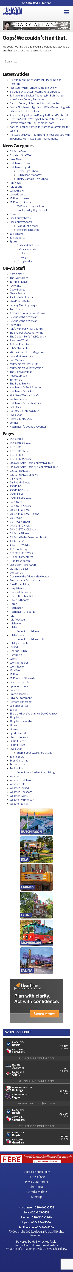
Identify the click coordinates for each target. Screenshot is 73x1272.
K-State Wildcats (26, 249)
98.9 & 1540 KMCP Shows (24, 513)
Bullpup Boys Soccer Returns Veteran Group (35, 91)
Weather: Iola (17, 784)
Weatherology (57, 1248)
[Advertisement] (36, 25)
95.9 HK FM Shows (20, 498)
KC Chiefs (22, 253)
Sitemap (14, 729)
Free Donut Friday (20, 584)
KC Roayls (22, 257)
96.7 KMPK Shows (20, 506)
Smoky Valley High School (32, 210)
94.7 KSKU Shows (20, 482)
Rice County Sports (21, 222)
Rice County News (20, 218)
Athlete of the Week (21, 155)
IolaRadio (15, 623)
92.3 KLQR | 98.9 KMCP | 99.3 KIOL (36, 1058)
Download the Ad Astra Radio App (29, 576)
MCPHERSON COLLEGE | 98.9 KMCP (36, 1103)
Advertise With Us (20, 545)
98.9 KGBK (16, 517)
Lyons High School (27, 225)
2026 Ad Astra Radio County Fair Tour (31, 463)
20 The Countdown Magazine (27, 352)
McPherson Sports (20, 202)
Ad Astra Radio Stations (36, 3)
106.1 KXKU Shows (20, 459)
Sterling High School (28, 229)
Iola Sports (16, 186)
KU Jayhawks (24, 261)
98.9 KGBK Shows (20, 521)
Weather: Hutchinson (22, 780)
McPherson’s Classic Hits (24, 364)
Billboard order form (21, 557)
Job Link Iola (17, 635)
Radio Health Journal (21, 297)
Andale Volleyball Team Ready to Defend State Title (39, 115)
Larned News (17, 190)
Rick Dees (15, 407)
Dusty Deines (17, 289)
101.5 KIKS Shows (20, 451)
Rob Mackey (17, 360)
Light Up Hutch (18, 651)
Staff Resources (19, 737)
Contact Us (16, 572)
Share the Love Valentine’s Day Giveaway (34, 713)
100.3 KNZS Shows (20, 443)
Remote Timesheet (21, 701)
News (13, 214)
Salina (13, 709)
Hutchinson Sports (20, 167)
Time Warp (16, 379)
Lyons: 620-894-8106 (36, 1222)
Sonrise (14, 422)
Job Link (14, 627)
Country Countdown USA (24, 411)
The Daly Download (21, 371)
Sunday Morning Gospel (24, 305)
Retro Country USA (21, 418)
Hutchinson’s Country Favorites (28, 426)
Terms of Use (17, 764)
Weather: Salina (19, 803)
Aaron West (17, 274)
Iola (12, 615)
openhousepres (19, 686)
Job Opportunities (20, 643)
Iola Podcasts (18, 619)
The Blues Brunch (20, 383)
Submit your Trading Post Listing (36, 772)
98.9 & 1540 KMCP (20, 510)
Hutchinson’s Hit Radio (23, 391)
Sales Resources (19, 705)
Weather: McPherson (22, 799)
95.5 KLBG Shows (20, 490)
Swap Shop (16, 415)
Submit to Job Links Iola (30, 639)
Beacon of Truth (19, 340)
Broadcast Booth (20, 560)
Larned (14, 647)
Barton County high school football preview (35, 103)
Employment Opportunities (26, 580)
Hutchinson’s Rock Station (25, 387)
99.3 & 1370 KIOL (20, 525)
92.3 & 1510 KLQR (20, 470)
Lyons (13, 658)
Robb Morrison (18, 375)
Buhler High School (27, 171)
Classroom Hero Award (23, 564)
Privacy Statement (21, 698)
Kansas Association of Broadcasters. (37, 1245)
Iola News (15, 182)
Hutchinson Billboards (22, 611)
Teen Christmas (19, 760)
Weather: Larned (19, 788)
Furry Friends (17, 588)
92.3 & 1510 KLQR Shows (24, 474)
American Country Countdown (28, 313)
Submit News (17, 745)
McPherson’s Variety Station (26, 368)
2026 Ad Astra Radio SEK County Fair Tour (34, 467)
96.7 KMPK (16, 502)
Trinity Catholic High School (32, 178)
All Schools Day (18, 549)
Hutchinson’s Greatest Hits (25, 403)
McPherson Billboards (22, 678)
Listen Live (16, 654)
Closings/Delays (19, 568)
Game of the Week (20, 592)
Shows (13, 725)
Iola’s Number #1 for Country (26, 328)
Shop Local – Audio (21, 721)
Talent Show (17, 756)
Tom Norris (16, 309)
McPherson (16, 674)
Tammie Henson (19, 281)
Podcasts (15, 690)
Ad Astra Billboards (21, 533)
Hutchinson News (20, 163)
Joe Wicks (15, 285)
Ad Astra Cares (18, 151)
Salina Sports (17, 237)
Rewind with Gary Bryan (23, 317)
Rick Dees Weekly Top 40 (24, 395)
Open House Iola (19, 682)
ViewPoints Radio (20, 301)
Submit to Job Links (28, 631)
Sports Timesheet (20, 733)
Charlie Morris (18, 293)
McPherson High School (30, 206)
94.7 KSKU (16, 478)
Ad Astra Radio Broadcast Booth (28, 537)
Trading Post (17, 768)
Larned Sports (18, 194)
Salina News (17, 233)
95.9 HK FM (16, 494)
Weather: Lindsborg (21, 792)
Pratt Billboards (19, 694)
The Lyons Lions (19, 277)
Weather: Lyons (19, 795)
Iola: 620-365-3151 (36, 1212)
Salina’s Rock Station (22, 344)
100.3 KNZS (16, 439)
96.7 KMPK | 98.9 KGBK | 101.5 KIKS (36, 1081)
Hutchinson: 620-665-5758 (36, 1207)
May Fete (15, 670)
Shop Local (16, 717)
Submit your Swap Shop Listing (34, 752)
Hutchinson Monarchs (30, 175)
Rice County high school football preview (33, 87)
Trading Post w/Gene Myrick (26, 332)
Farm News (16, 159)
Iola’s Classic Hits (20, 348)
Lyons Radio (17, 666)
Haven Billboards (19, 600)
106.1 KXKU (16, 455)
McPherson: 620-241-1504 (36, 1227)
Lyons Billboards (19, 662)
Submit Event (18, 741)
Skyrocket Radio (45, 1241)
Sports (13, 241)
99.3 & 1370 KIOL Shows (24, 529)
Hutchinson (16, 607)
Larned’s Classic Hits (21, 356)
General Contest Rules (23, 596)
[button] (66, 12)
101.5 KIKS (15, 447)
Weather (15, 776)
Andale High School (28, 245)
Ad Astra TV (17, 541)
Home (13, 604)
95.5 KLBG (16, 486)
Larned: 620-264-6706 (36, 1217)
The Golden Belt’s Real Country (28, 336)
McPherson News (20, 198)
